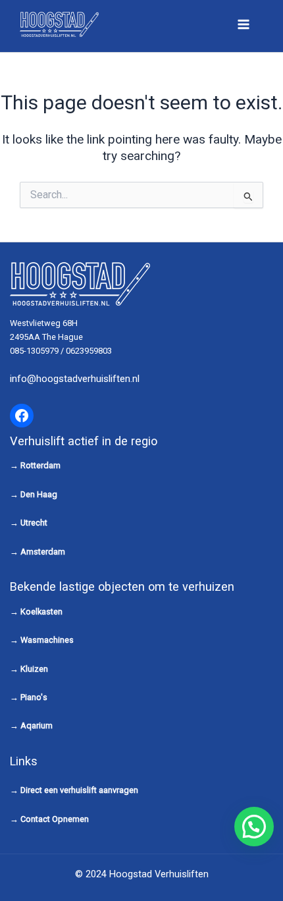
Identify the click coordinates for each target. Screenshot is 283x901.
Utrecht (33, 523)
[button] (254, 826)
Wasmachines (47, 640)
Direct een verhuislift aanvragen (79, 790)
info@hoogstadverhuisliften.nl (75, 379)
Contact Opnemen (54, 819)
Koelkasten (41, 611)
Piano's (33, 697)
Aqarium (36, 725)
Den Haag (38, 494)
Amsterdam (42, 552)
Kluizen (34, 669)
